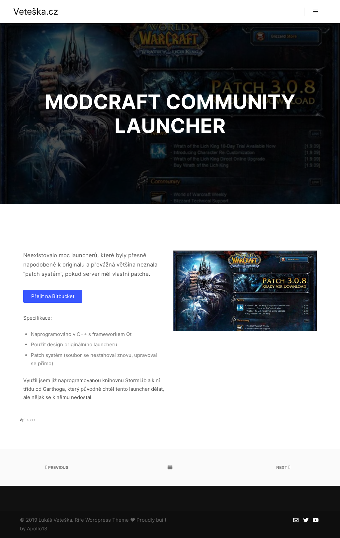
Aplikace (27, 419)
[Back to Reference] (169, 467)
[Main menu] (316, 11)
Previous (57, 467)
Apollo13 (37, 528)
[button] (52, 296)
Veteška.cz (35, 11)
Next (282, 467)
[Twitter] (305, 520)
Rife (79, 520)
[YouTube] (315, 520)
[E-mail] (296, 520)
